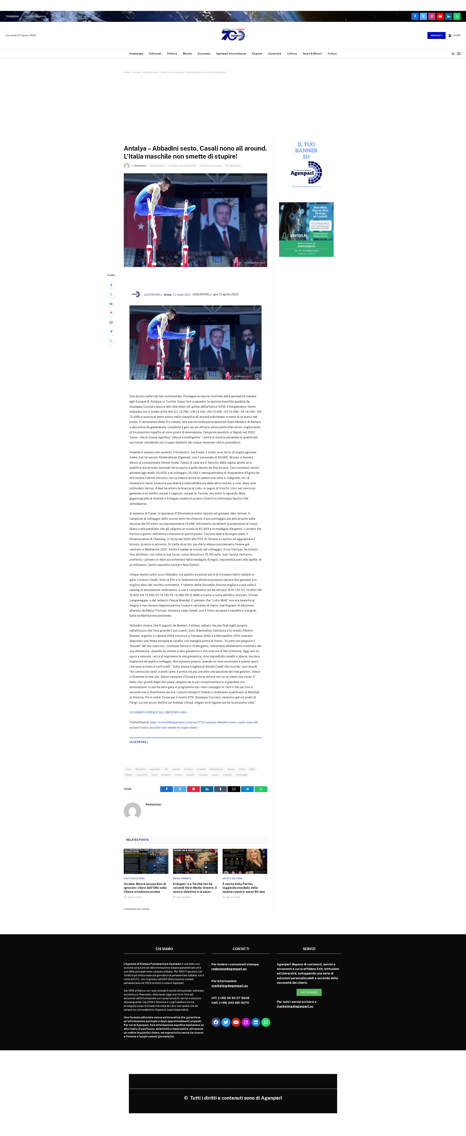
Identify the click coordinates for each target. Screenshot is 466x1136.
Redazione (140, 165)
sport (215, 774)
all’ (166, 769)
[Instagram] (245, 1022)
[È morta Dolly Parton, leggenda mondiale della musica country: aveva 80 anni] (245, 861)
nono (154, 774)
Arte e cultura (233, 878)
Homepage (136, 53)
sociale (203, 774)
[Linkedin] (255, 1022)
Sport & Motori (312, 53)
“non (128, 769)
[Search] (453, 53)
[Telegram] (111, 331)
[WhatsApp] (111, 340)
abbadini (140, 769)
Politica (172, 53)
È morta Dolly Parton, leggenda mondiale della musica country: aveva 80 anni (244, 888)
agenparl (155, 769)
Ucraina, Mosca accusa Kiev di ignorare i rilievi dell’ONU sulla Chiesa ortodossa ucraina (145, 888)
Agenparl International (231, 53)
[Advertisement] (233, 105)
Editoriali (155, 53)
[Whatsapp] (265, 1022)
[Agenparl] (233, 35)
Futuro (332, 53)
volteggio (242, 774)
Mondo (187, 53)
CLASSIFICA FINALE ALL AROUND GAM (157, 712)
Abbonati (437, 35)
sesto (178, 774)
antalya (188, 769)
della (242, 769)
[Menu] (459, 53)
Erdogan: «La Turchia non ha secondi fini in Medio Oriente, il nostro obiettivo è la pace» (195, 888)
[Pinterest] (111, 313)
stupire (227, 774)
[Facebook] (111, 285)
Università (274, 53)
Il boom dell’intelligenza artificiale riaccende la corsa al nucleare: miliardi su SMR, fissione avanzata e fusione (69, 16)
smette (190, 774)
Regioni (257, 53)
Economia (204, 53)
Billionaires (216, 769)
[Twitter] (111, 294)
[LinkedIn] (111, 303)
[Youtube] (235, 1022)
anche (176, 769)
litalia (129, 774)
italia (252, 769)
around (201, 769)
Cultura (292, 53)
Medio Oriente (182, 878)
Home (127, 72)
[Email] (111, 322)
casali (231, 769)
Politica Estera (134, 878)
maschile (142, 774)
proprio (166, 774)
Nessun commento (213, 165)
